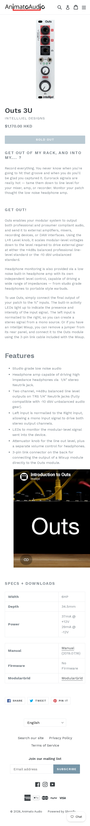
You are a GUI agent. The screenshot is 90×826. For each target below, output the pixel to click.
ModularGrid (72, 678)
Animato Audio (32, 811)
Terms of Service (45, 745)
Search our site (31, 738)
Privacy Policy (60, 738)
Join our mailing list (45, 759)
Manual (68, 648)
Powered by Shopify (62, 811)
